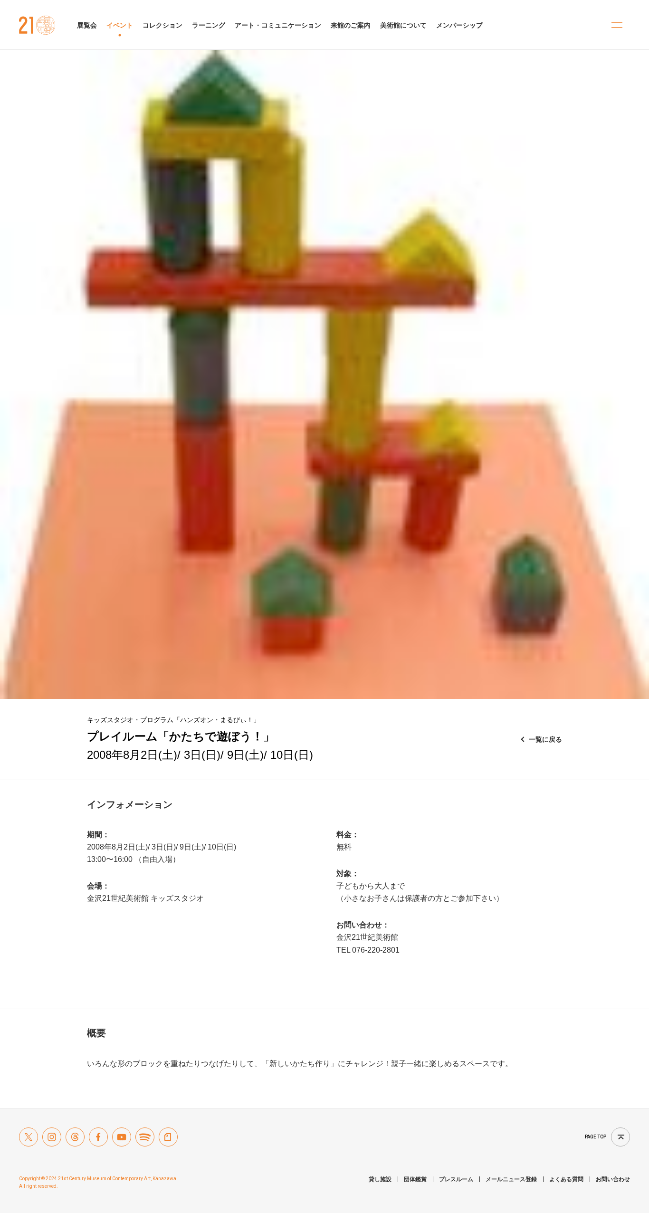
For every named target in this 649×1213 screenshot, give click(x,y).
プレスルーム (456, 1179)
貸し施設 (380, 1179)
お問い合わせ (613, 1179)
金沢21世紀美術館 (37, 25)
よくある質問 (566, 1179)
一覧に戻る (545, 739)
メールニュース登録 (511, 1179)
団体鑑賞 (415, 1179)
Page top (595, 1136)
